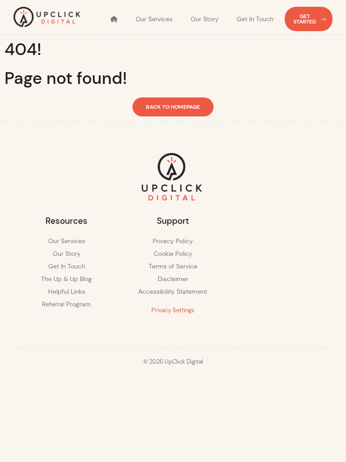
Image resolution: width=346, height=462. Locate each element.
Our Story (205, 19)
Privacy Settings (173, 310)
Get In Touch (255, 19)
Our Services (154, 19)
